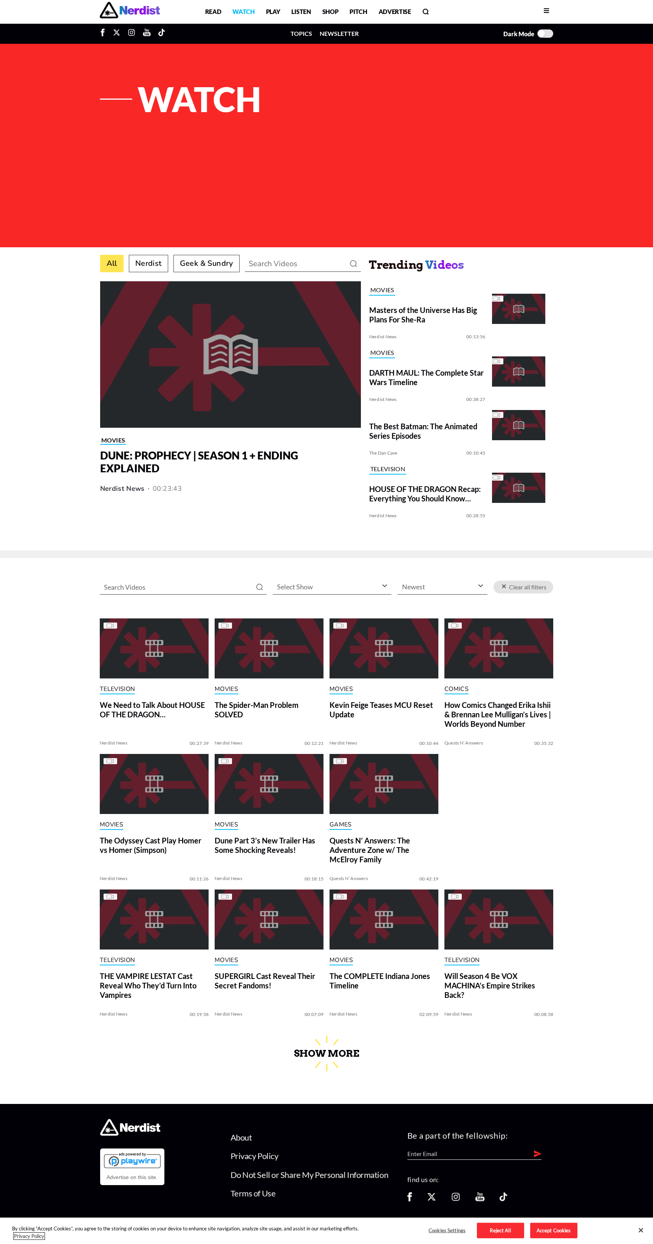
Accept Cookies (554, 1230)
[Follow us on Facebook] (409, 1199)
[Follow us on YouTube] (479, 1199)
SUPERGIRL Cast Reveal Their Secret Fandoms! (265, 981)
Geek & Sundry (206, 263)
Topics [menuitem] (301, 33)
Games (341, 824)
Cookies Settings (447, 1230)
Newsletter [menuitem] (339, 33)
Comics (456, 689)
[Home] (130, 1133)
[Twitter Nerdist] (116, 33)
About (241, 1137)
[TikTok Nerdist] (162, 33)
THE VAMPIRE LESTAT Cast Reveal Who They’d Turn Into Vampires (148, 986)
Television (387, 468)
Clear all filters (526, 586)
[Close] (641, 1230)
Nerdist (148, 263)
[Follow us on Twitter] (431, 1199)
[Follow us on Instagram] (455, 1199)
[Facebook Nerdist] (104, 33)
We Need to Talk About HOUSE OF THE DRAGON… (152, 710)
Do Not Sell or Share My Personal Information (309, 1175)
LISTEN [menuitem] (301, 11)
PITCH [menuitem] (358, 11)
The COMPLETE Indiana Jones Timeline (380, 981)
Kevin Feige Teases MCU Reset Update (381, 710)
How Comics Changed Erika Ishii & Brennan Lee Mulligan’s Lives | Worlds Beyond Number (497, 715)
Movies (113, 440)
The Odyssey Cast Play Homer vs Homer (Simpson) (150, 845)
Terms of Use (253, 1193)
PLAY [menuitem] (273, 11)
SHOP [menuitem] (330, 11)
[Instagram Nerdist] (131, 33)
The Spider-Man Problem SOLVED (257, 710)
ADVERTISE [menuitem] (395, 11)
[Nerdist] (130, 11)
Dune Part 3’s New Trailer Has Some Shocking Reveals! (265, 845)
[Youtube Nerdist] (147, 33)
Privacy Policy (255, 1156)
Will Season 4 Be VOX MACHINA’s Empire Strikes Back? (489, 986)
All (112, 263)
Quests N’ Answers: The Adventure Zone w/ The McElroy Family (370, 850)
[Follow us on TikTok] (503, 1199)
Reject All (500, 1230)
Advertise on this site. (132, 1177)
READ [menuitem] (213, 11)
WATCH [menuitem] (243, 11)
